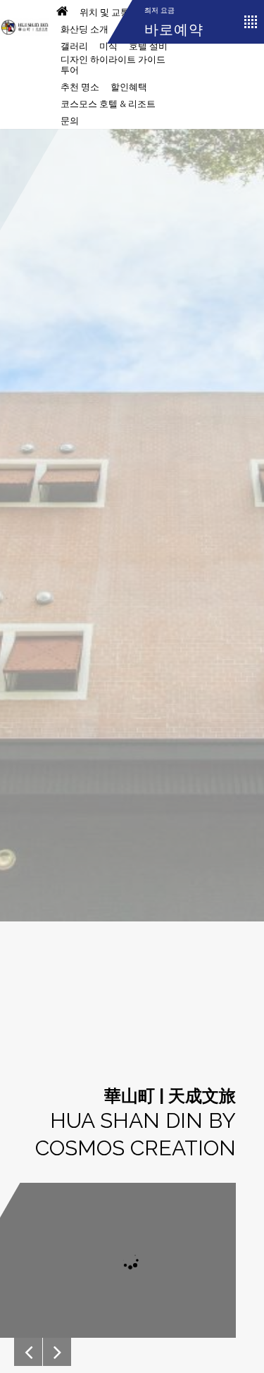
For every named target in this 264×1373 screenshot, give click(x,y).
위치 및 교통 (105, 12)
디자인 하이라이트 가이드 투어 (113, 64)
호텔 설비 (148, 46)
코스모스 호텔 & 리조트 (108, 104)
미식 (108, 46)
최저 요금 (159, 10)
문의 (70, 121)
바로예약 (173, 29)
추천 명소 (80, 87)
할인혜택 (129, 87)
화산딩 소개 (84, 29)
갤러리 (74, 46)
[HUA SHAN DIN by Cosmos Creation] (24, 21)
